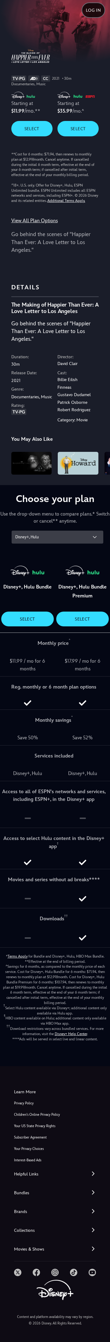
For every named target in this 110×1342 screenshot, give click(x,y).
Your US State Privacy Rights (34, 1126)
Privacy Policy (24, 1103)
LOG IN (93, 10)
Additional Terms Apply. (66, 201)
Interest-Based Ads (27, 1160)
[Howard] (78, 463)
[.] (17, 1272)
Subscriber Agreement (30, 1137)
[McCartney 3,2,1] (31, 463)
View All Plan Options (34, 220)
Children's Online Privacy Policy (37, 1115)
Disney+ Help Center (71, 1034)
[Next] (99, 462)
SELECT (31, 128)
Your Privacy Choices (29, 1149)
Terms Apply (18, 956)
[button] (55, 1174)
